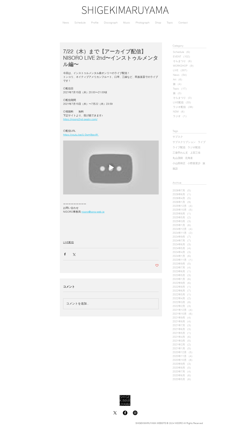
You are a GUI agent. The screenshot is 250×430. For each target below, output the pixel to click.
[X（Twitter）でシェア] (74, 254)
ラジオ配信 (194, 147)
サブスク (178, 137)
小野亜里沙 (194, 163)
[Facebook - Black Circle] (125, 413)
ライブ (202, 142)
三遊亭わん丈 (180, 152)
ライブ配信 (179, 147)
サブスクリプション (184, 142)
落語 (175, 168)
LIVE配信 (68, 242)
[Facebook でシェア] (65, 254)
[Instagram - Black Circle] (135, 413)
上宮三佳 (195, 152)
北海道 (189, 158)
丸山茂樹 (178, 158)
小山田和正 (179, 163)
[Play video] (111, 167)
